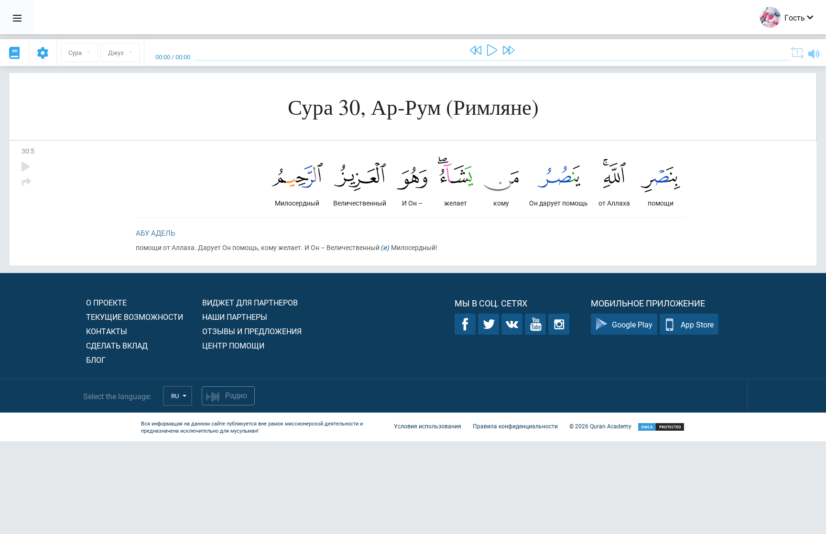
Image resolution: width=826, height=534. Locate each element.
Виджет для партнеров (250, 302)
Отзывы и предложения (252, 331)
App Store (697, 324)
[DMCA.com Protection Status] (661, 427)
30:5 (28, 150)
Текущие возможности (134, 317)
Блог (96, 360)
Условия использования (427, 426)
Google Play (632, 324)
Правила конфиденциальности (515, 426)
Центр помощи (233, 345)
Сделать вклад (117, 345)
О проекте (106, 302)
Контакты (106, 331)
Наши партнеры (234, 317)
